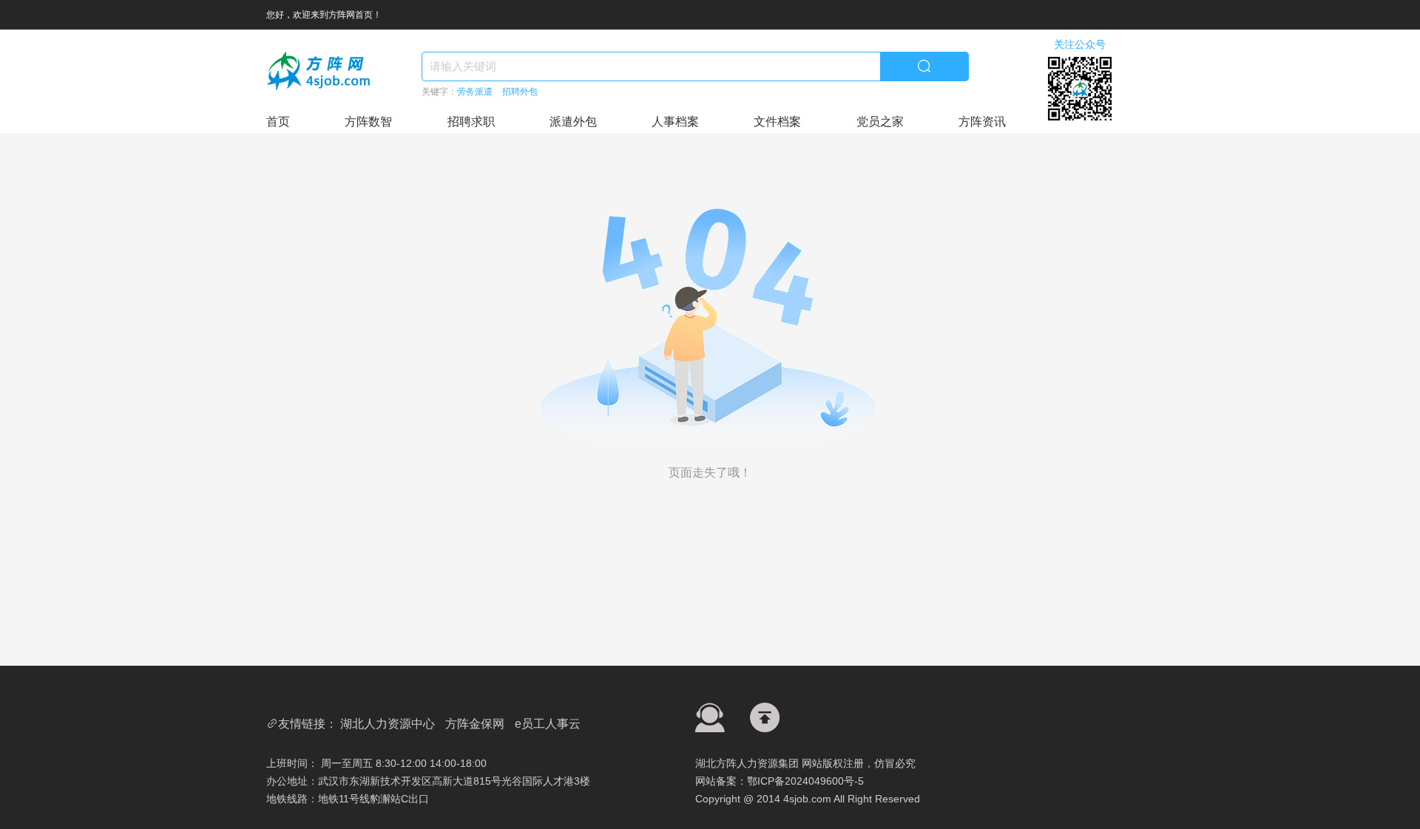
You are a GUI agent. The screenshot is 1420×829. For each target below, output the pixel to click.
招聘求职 (471, 121)
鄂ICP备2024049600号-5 (805, 781)
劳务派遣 (475, 91)
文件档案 (777, 121)
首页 (278, 121)
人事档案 (675, 121)
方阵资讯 (982, 121)
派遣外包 (573, 121)
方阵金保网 (474, 723)
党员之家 (880, 121)
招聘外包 (520, 91)
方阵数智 (368, 121)
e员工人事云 (548, 723)
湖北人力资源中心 (387, 723)
